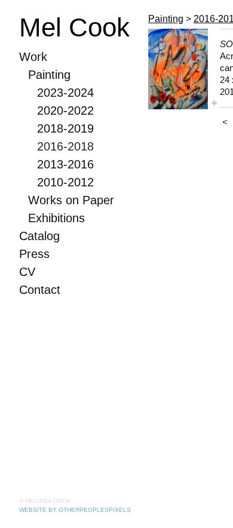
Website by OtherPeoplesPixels (75, 509)
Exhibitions (56, 218)
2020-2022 (65, 110)
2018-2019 (65, 128)
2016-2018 (65, 146)
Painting (49, 74)
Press (34, 253)
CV (27, 271)
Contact (39, 289)
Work (33, 56)
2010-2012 (65, 182)
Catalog (39, 235)
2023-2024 (65, 92)
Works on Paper (71, 200)
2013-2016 (65, 164)
